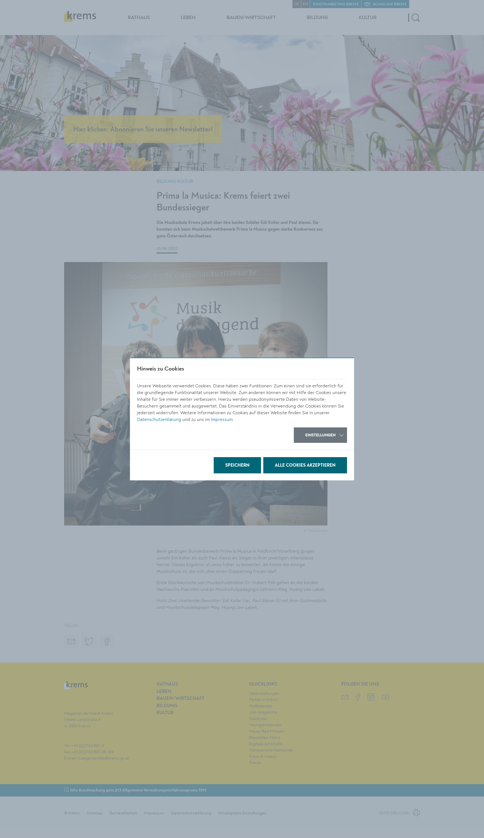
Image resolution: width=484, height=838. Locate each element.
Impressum (222, 419)
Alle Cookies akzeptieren (305, 465)
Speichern (237, 465)
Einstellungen (320, 435)
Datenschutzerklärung (159, 419)
